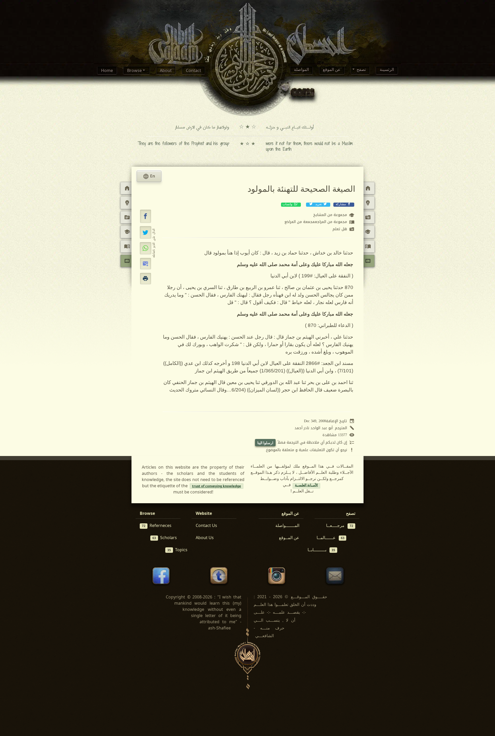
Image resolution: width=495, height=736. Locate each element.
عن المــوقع (289, 537)
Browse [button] (135, 70)
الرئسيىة (387, 70)
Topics (177, 550)
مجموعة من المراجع (319, 222)
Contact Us (206, 525)
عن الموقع (332, 70)
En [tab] (149, 176)
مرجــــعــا (339, 525)
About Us (205, 537)
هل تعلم (343, 229)
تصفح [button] (361, 70)
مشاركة (340, 204)
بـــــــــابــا (321, 550)
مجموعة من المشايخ (333, 215)
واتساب (288, 204)
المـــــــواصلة (287, 525)
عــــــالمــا (330, 537)
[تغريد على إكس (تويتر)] (145, 232)
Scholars (164, 537)
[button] (145, 216)
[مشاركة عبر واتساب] (145, 248)
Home (107, 70)
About (166, 70)
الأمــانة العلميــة (306, 485)
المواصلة (301, 70)
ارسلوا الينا (265, 443)
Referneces (156, 525)
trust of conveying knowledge (216, 486)
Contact (193, 70)
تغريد (319, 204)
